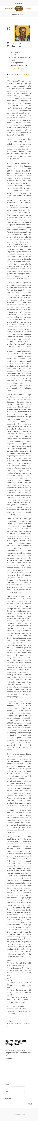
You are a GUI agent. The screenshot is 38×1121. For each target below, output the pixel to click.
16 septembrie (14, 68)
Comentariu (10, 1058)
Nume (8, 1084)
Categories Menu (17, 14)
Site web (8, 1098)
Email (7, 1091)
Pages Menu (18, 3)
